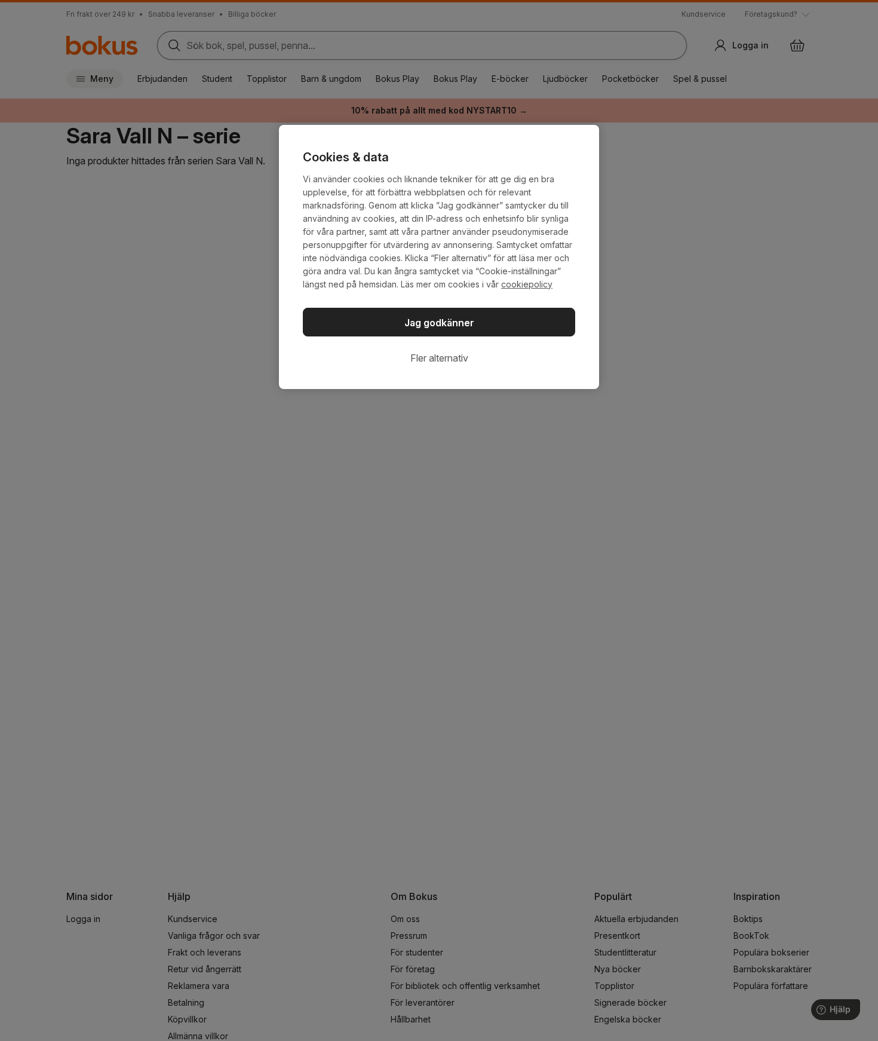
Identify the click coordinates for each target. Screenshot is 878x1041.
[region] (439, 257)
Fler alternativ (439, 358)
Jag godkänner (439, 323)
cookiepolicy (526, 284)
